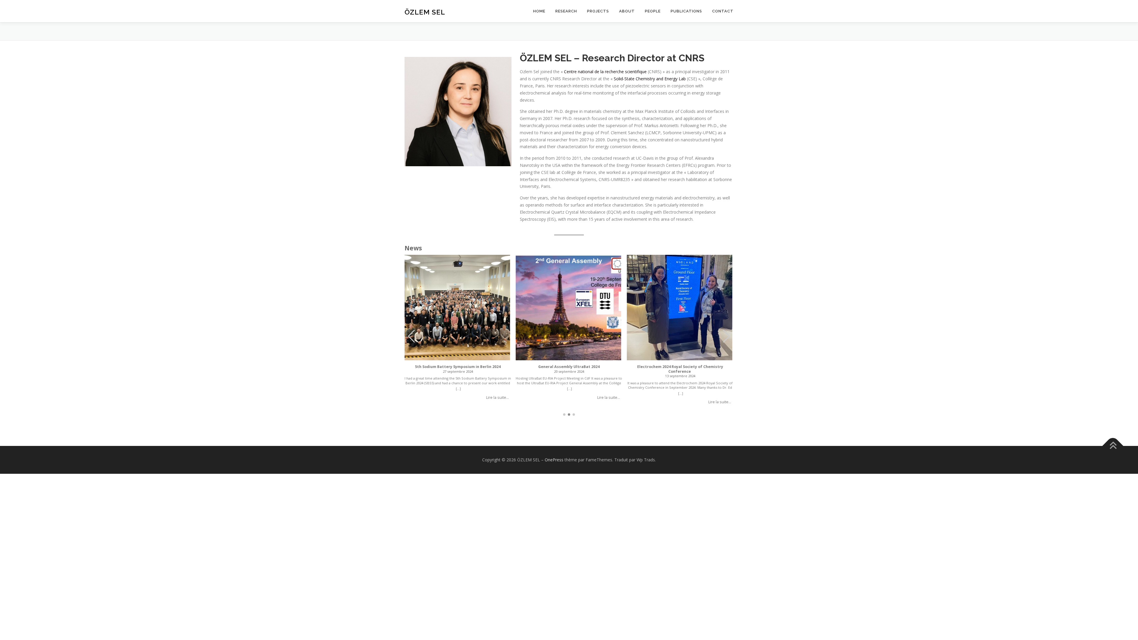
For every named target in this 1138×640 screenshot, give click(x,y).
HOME (539, 11)
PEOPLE (653, 11)
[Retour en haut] (1112, 445)
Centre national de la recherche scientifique (605, 71)
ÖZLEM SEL (425, 12)
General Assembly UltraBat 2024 (569, 366)
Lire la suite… (497, 397)
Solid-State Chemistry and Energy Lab (650, 78)
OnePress (554, 460)
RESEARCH (566, 11)
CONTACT (722, 11)
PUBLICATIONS (686, 11)
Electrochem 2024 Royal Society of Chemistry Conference (680, 369)
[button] (727, 336)
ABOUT (627, 11)
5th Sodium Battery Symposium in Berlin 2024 (458, 366)
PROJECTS (598, 11)
